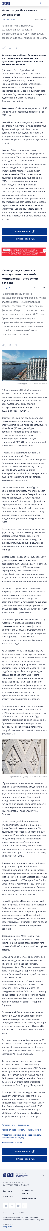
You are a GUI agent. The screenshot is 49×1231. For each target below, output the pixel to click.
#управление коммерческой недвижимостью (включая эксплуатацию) (22, 1136)
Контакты (7, 1191)
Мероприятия (29, 1198)
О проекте (8, 1196)
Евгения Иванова (8, 20)
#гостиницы (23, 1125)
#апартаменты (8, 1125)
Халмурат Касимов (9, 288)
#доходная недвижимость (13, 1130)
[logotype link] (8, 3)
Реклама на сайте (27, 1192)
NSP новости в (22, 231)
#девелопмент (34, 1130)
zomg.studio (7, 1226)
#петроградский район (12, 1142)
